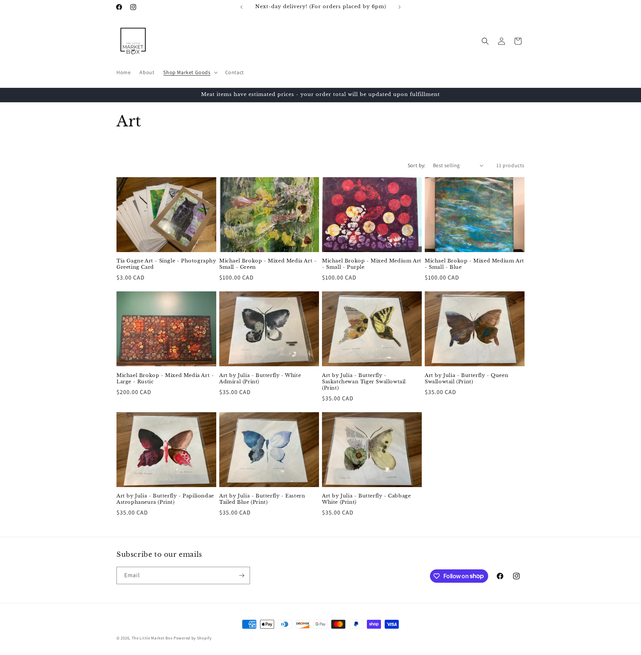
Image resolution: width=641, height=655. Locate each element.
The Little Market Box (152, 638)
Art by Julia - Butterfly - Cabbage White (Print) (366, 499)
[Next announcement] (399, 7)
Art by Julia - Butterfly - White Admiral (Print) (260, 379)
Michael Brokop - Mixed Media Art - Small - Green (267, 264)
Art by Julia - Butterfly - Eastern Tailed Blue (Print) (262, 499)
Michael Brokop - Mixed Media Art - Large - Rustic (165, 379)
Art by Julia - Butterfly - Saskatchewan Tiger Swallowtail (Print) (364, 382)
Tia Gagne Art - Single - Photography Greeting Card (166, 264)
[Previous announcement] (241, 7)
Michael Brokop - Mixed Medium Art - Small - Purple (371, 264)
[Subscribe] (241, 575)
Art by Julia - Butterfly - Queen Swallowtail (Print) (466, 379)
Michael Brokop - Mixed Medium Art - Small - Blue (474, 264)
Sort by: (416, 165)
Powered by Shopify (193, 638)
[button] (189, 72)
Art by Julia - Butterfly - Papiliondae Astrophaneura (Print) (165, 499)
